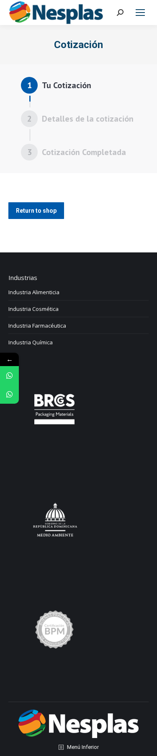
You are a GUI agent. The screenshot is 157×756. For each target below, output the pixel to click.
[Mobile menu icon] (140, 12)
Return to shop (36, 210)
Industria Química (30, 342)
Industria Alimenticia (33, 292)
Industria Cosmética (33, 309)
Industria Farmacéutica (37, 325)
